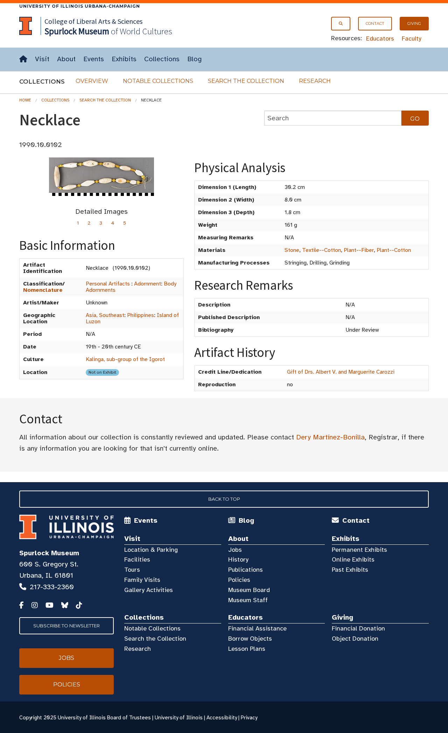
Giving (414, 23)
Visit (42, 59)
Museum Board (249, 590)
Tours (132, 569)
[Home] (23, 59)
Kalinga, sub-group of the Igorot (125, 359)
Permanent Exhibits (359, 550)
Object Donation (355, 638)
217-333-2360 (52, 587)
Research (315, 81)
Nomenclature (43, 290)
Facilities (137, 559)
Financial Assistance (257, 628)
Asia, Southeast (105, 315)
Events (93, 59)
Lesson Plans (246, 649)
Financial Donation (358, 628)
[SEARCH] (340, 23)
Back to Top (224, 499)
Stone (292, 250)
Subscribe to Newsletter (66, 625)
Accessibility (221, 717)
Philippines (140, 315)
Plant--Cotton (394, 250)
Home (25, 100)
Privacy (249, 717)
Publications (245, 569)
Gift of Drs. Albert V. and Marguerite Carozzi (340, 371)
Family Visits (142, 580)
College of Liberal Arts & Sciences (93, 21)
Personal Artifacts (108, 283)
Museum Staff (248, 600)
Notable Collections (158, 81)
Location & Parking (151, 550)
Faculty (411, 38)
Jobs (235, 550)
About (66, 59)
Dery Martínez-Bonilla (330, 437)
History (238, 559)
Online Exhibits (353, 559)
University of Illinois (179, 717)
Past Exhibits (350, 569)
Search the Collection (246, 81)
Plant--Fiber (359, 250)
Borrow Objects (250, 638)
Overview (92, 81)
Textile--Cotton (321, 250)
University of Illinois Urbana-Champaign (79, 6)
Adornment (147, 283)
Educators (380, 38)
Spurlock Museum (49, 553)
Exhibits (124, 59)
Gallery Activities (148, 590)
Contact (375, 23)
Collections (162, 59)
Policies (239, 580)
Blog (194, 59)
